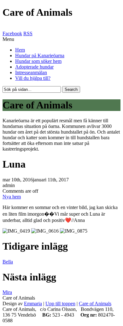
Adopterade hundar (34, 66)
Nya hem (12, 196)
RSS (27, 33)
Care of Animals (95, 303)
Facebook (12, 33)
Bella (8, 261)
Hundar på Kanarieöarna (39, 55)
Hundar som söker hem (38, 61)
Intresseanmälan (31, 72)
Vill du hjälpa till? (32, 78)
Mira (7, 292)
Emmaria (33, 303)
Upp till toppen (60, 303)
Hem (20, 49)
